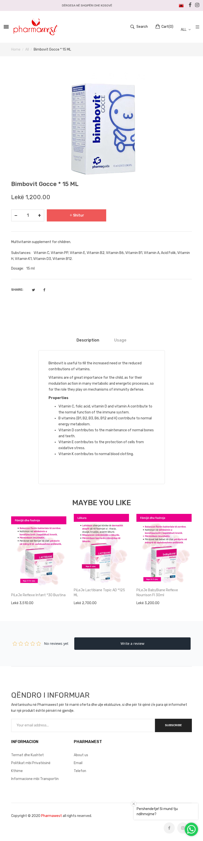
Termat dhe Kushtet (27, 755)
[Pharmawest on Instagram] (182, 828)
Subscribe (173, 725)
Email (78, 763)
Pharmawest (51, 816)
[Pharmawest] (36, 26)
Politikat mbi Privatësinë (31, 763)
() (167, 27)
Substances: (21, 253)
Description (87, 340)
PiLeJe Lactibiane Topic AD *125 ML (99, 592)
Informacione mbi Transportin (35, 779)
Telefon (80, 771)
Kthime (17, 771)
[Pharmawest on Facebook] (169, 828)
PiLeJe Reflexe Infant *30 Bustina (38, 595)
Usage (120, 340)
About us (81, 755)
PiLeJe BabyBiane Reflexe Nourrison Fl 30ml (157, 592)
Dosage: (17, 268)
